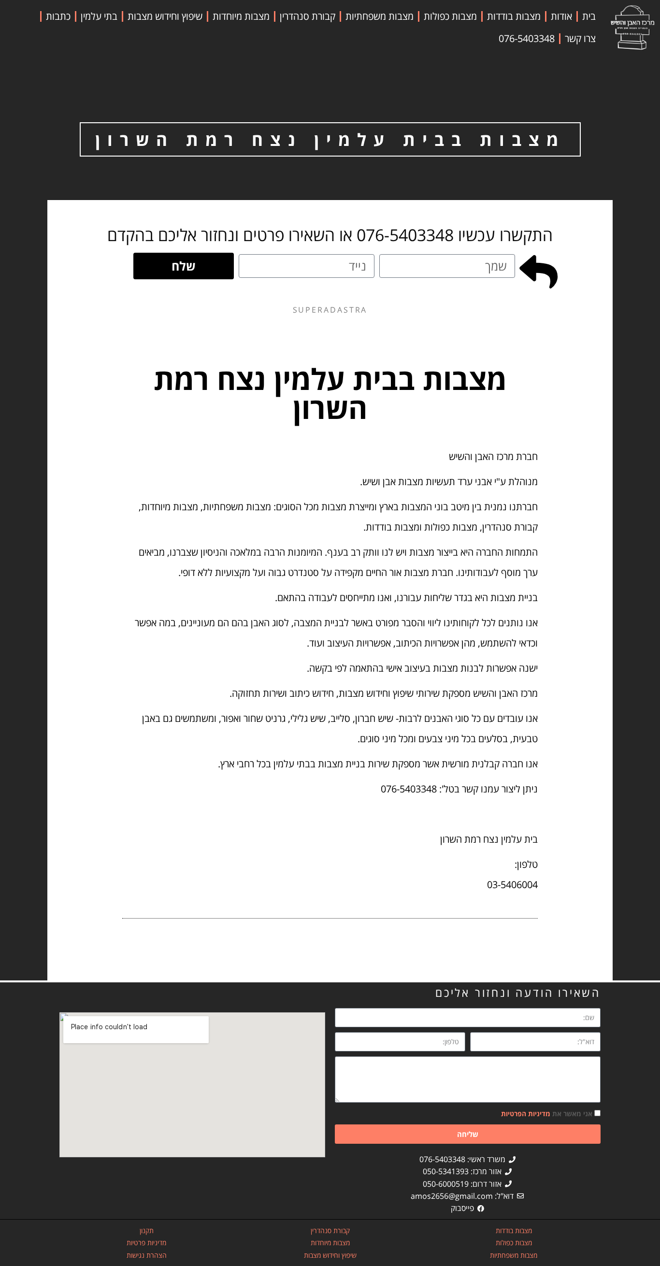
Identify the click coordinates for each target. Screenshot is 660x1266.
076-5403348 (527, 38)
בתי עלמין (99, 16)
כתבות (58, 16)
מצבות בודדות (514, 16)
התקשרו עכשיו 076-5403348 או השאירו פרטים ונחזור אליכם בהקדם (330, 235)
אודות (561, 16)
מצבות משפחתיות (379, 16)
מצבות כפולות (450, 16)
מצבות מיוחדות (241, 16)
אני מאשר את (546, 1113)
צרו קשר (580, 38)
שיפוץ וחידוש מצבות (165, 16)
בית (589, 16)
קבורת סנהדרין (307, 16)
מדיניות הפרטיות (525, 1113)
